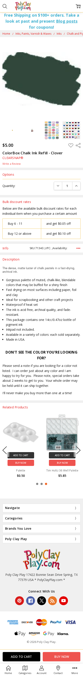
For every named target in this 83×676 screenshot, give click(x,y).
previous (4, 450)
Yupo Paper (21, 463)
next (78, 450)
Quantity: (8, 186)
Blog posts (66, 21)
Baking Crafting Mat (62, 462)
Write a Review (11, 163)
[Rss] (52, 600)
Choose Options (20, 455)
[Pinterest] (19, 600)
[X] (41, 600)
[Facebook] (30, 600)
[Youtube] (63, 600)
